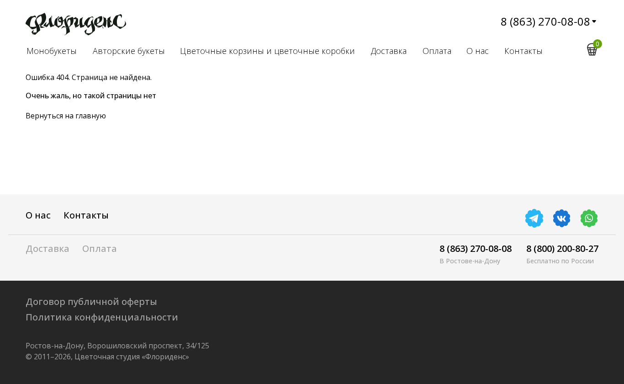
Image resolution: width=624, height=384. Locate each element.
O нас (38, 215)
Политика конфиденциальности (102, 317)
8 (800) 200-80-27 (562, 248)
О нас (477, 50)
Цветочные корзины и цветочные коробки (267, 50)
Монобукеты (51, 50)
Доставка (389, 50)
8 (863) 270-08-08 (545, 21)
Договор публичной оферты (91, 301)
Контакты (523, 50)
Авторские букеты (129, 50)
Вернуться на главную (66, 116)
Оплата (437, 50)
